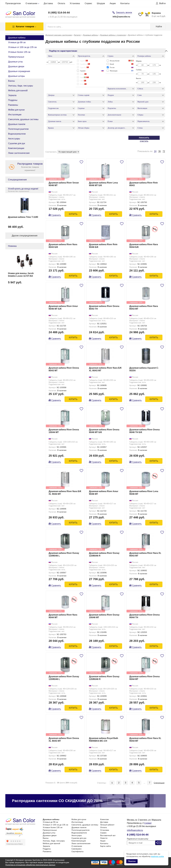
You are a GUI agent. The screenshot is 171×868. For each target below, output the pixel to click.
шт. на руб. (157, 14)
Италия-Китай (114, 61)
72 (164, 151)
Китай (112, 64)
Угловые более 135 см (19, 52)
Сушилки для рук (16, 143)
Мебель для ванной (18, 90)
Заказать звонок (124, 12)
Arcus (82, 74)
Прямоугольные (16, 57)
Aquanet (82, 71)
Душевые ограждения (19, 71)
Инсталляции (14, 114)
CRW (82, 81)
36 (159, 151)
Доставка (48, 3)
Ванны (11, 81)
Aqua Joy (83, 67)
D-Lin (82, 84)
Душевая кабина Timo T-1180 (23, 217)
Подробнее (118, 801)
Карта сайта (105, 846)
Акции (113, 3)
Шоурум (101, 3)
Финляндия (113, 71)
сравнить (56, 215)
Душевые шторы (16, 76)
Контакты (125, 3)
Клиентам (104, 819)
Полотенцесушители (18, 129)
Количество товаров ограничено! (30, 166)
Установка (75, 3)
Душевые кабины (17, 37)
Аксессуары (14, 138)
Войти (162, 3)
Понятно (132, 861)
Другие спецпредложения (24, 235)
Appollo (83, 61)
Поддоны (12, 100)
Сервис (88, 3)
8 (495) (59, 12)
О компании (31, 3)
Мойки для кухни (16, 110)
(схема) (147, 823)
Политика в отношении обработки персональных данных (30, 865)
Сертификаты (77, 851)
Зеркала (12, 95)
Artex (82, 77)
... (144, 783)
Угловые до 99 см (17, 42)
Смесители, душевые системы (23, 119)
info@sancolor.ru (121, 16)
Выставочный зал (107, 835)
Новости (103, 838)
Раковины (13, 105)
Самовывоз (76, 849)
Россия (112, 67)
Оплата (61, 3)
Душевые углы (15, 62)
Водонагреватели (17, 134)
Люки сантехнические (19, 153)
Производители (13, 3)
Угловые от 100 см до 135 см (22, 47)
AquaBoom (84, 64)
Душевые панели (16, 124)
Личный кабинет (107, 825)
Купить (73, 214)
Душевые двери (16, 66)
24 (155, 151)
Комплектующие (16, 148)
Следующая (159, 783)
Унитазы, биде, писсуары (20, 86)
